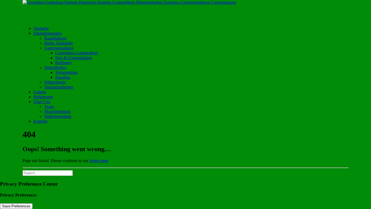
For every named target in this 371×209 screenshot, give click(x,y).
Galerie (39, 92)
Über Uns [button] (41, 101)
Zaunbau (62, 77)
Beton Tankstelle (58, 43)
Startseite (41, 28)
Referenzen (43, 96)
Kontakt (40, 121)
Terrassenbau (66, 72)
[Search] (48, 172)
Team (49, 106)
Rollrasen (63, 62)
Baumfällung (55, 38)
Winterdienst (55, 82)
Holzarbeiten (55, 67)
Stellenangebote (57, 116)
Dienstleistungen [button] (47, 33)
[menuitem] (190, 28)
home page (99, 160)
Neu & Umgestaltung (73, 57)
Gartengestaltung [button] (58, 48)
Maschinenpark (57, 111)
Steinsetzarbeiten (58, 87)
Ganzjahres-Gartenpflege (76, 52)
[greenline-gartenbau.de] (185, 11)
